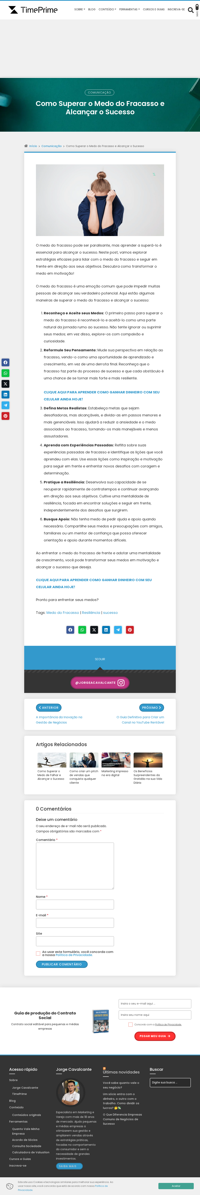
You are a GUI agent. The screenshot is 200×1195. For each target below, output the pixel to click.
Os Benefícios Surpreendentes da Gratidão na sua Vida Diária (148, 777)
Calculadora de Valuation (30, 1152)
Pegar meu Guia (153, 1036)
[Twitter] (94, 630)
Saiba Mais (67, 1166)
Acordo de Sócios (25, 1140)
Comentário (47, 840)
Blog (12, 1101)
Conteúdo (16, 1107)
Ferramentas (18, 1122)
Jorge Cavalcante (25, 1088)
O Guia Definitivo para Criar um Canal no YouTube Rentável (140, 720)
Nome (42, 896)
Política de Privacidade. (74, 955)
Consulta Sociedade (26, 1146)
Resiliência (91, 612)
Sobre (13, 1080)
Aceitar (176, 1186)
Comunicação (99, 92)
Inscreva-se (17, 1166)
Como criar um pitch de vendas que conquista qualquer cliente (84, 777)
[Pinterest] (130, 630)
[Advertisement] (100, 48)
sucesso (110, 612)
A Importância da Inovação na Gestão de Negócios (59, 720)
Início (33, 146)
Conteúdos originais (26, 1115)
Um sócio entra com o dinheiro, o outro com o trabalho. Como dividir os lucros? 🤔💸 (121, 1101)
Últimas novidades (121, 1072)
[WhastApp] (82, 630)
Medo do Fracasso (62, 612)
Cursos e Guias (20, 1159)
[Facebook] (70, 630)
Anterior (50, 707)
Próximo (150, 707)
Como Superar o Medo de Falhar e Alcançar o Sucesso (51, 775)
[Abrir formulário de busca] (191, 10)
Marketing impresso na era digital (115, 773)
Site (39, 933)
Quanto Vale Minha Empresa (25, 1131)
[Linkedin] (106, 630)
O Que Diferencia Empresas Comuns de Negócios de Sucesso (122, 1119)
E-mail (42, 915)
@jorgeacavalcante (95, 682)
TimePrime (19, 1094)
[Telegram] (118, 630)
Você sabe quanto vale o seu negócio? (121, 1085)
